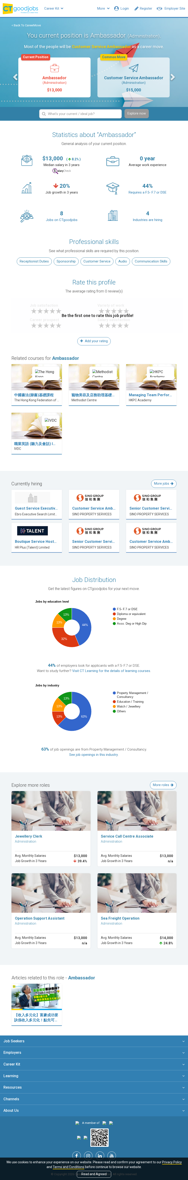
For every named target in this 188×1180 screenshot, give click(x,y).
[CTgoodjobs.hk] (77, 1123)
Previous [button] (15, 76)
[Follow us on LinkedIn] (100, 1155)
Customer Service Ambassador (132, 74)
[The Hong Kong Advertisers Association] (104, 1123)
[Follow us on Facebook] (76, 1155)
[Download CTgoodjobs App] (99, 1137)
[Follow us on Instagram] (88, 1155)
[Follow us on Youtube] (111, 1155)
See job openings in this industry (93, 755)
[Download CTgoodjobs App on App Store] (79, 1137)
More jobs (161, 483)
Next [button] (172, 76)
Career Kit (52, 8)
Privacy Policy (172, 1162)
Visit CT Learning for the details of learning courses (111, 671)
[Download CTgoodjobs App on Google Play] (85, 1137)
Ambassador (44, 74)
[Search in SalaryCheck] (62, 171)
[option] (54, 77)
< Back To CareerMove (26, 25)
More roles (161, 785)
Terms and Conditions (68, 1167)
